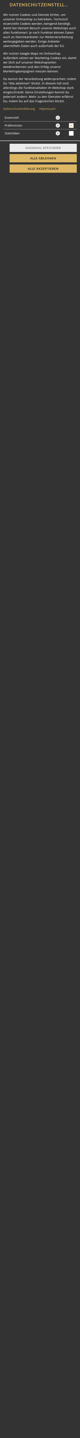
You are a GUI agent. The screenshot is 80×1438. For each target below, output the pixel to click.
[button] (58, 118)
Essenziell (12, 118)
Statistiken (12, 133)
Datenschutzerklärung (19, 109)
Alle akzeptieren (43, 168)
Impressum (47, 109)
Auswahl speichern (43, 148)
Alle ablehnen (43, 158)
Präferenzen (13, 125)
